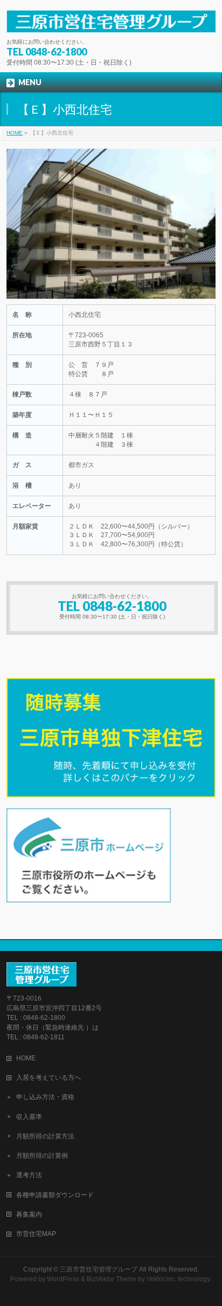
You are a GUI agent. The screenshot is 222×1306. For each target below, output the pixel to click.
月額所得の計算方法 (45, 1136)
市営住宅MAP (36, 1234)
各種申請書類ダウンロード (55, 1195)
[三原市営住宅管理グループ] (110, 20)
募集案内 (29, 1214)
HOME (14, 133)
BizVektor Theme (111, 1279)
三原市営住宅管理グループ (98, 1269)
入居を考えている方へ (48, 1077)
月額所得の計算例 (42, 1155)
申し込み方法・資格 (45, 1097)
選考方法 (29, 1175)
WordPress (63, 1279)
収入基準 (29, 1117)
